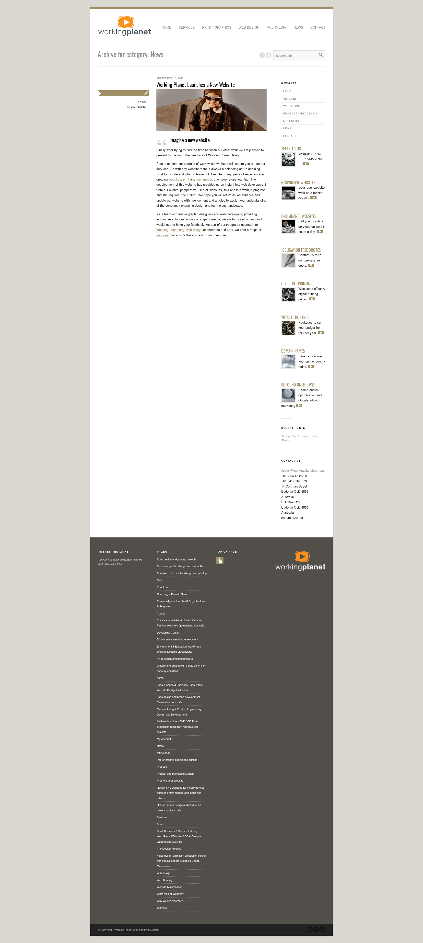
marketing (177, 229)
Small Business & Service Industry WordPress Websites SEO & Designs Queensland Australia (179, 836)
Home (166, 27)
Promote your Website (170, 780)
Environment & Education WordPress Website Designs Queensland (179, 648)
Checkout (162, 587)
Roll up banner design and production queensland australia (179, 807)
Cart (159, 580)
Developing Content (168, 632)
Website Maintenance (169, 887)
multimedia (204, 179)
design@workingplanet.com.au (303, 470)
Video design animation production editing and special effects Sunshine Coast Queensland (181, 860)
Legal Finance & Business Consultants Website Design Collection (180, 687)
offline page (163, 753)
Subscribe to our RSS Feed (322, 929)
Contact (317, 27)
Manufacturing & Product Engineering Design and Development (179, 711)
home (160, 678)
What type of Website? (170, 894)
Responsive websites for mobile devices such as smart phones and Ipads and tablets (181, 792)
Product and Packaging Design (175, 773)
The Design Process (169, 848)
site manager (138, 106)
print (186, 179)
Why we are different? (170, 901)
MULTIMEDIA (291, 121)
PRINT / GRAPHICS (216, 27)
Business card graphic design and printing (182, 573)
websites (175, 179)
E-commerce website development (177, 639)
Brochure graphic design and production (180, 566)
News (298, 27)
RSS (268, 55)
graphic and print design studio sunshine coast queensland (181, 667)
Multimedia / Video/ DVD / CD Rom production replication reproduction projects (177, 726)
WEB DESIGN (291, 106)
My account (164, 739)
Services (187, 27)
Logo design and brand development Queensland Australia (178, 699)
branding (162, 229)
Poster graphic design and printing (177, 759)
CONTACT (289, 136)
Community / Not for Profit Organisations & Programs (181, 603)
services (162, 235)
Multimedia (276, 27)
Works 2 (162, 907)
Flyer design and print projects (175, 658)
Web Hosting (164, 880)
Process (162, 766)
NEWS (287, 128)
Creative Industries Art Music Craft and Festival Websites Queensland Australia (180, 622)
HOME (287, 91)
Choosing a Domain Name (172, 594)
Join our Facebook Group (262, 55)
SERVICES (289, 98)
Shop (160, 824)
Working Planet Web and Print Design (136, 930)
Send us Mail (310, 929)
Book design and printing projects (176, 559)
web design (249, 27)
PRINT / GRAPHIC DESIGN (300, 113)
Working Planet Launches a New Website (195, 84)
